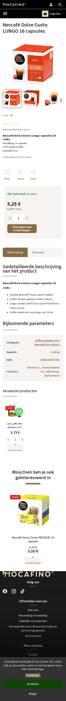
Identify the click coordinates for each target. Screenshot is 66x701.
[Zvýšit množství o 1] (22, 439)
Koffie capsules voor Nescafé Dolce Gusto (47, 343)
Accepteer (33, 684)
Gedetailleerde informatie (17, 157)
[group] (33, 530)
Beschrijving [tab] (15, 252)
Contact (33, 655)
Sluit (52, 185)
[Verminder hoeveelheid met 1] (10, 218)
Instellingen (33, 675)
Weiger (33, 694)
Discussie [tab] (38, 252)
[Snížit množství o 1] (8, 439)
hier (41, 669)
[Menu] (5, 13)
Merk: (16, 129)
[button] (33, 554)
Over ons (33, 610)
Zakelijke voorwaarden (33, 621)
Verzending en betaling (33, 616)
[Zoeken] (60, 4)
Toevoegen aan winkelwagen (22, 228)
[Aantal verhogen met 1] (27, 218)
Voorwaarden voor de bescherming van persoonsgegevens (33, 628)
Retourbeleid (33, 636)
